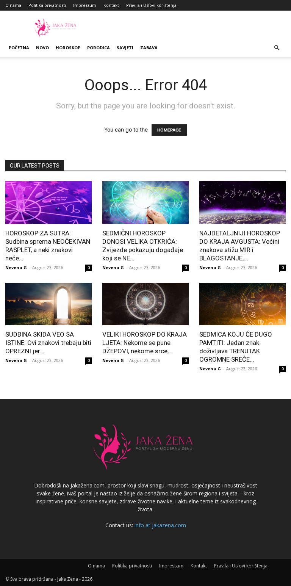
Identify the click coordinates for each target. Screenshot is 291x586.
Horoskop (68, 47)
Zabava (149, 47)
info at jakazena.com (160, 525)
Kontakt (111, 5)
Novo (42, 47)
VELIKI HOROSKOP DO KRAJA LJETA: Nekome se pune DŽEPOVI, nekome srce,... (144, 343)
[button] (277, 48)
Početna (19, 47)
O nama (13, 5)
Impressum (84, 5)
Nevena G (16, 267)
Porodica (98, 47)
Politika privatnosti (47, 5)
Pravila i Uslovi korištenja (151, 5)
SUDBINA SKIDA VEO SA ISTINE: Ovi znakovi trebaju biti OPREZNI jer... (48, 343)
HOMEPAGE (169, 130)
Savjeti (125, 47)
